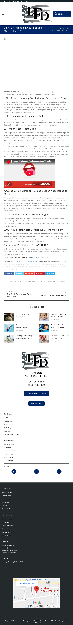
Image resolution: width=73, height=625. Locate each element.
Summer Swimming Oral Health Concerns (24, 326)
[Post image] (9, 317)
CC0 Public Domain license (28, 261)
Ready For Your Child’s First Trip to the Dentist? (59, 326)
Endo (26, 281)
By (51, 281)
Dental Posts (21, 281)
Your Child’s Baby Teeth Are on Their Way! (59, 315)
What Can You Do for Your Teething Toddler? (60, 337)
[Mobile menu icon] (3, 14)
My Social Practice (45, 621)
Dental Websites (33, 621)
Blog (16, 281)
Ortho (38, 281)
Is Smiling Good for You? (24, 314)
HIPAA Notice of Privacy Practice (59, 621)
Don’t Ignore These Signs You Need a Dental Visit (24, 337)
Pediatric (42, 281)
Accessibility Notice (36, 623)
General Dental (32, 281)
